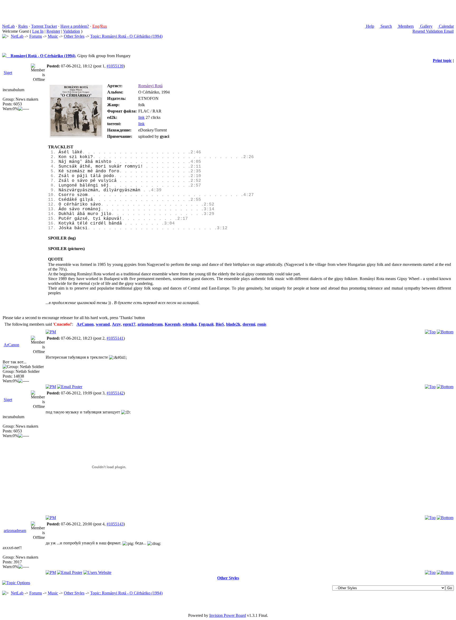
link (141, 117)
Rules (23, 26)
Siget (8, 72)
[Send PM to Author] (51, 332)
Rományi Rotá (150, 86)
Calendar (446, 26)
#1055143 (115, 524)
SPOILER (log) (62, 238)
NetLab (8, 26)
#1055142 (115, 393)
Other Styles (74, 36)
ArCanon (11, 345)
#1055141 (115, 338)
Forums (35, 36)
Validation (71, 31)
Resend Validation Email (433, 31)
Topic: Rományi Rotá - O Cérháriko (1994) (126, 36)
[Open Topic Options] (16, 582)
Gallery (426, 26)
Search (385, 26)
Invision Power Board (227, 615)
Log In (38, 31)
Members (405, 26)
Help (369, 26)
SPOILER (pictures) (66, 248)
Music (53, 36)
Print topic (442, 60)
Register (53, 31)
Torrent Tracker (44, 26)
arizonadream (15, 530)
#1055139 (115, 66)
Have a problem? (74, 26)
